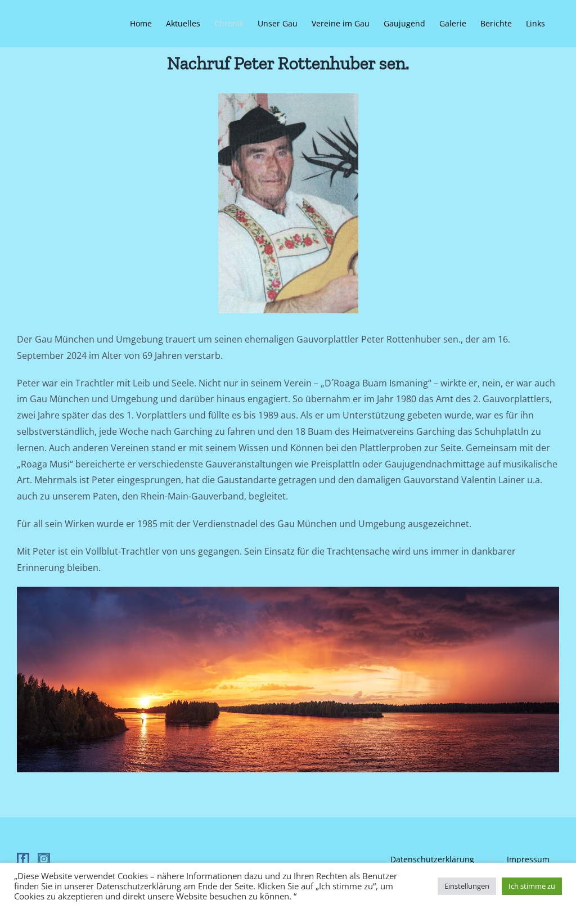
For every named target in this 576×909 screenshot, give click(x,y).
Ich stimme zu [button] (531, 886)
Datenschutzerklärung (432, 859)
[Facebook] (23, 859)
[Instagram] (44, 859)
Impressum (528, 859)
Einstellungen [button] (466, 886)
